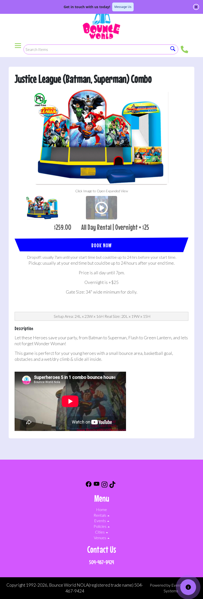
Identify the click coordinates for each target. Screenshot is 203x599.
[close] (196, 7)
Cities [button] (100, 532)
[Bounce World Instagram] (104, 485)
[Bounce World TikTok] (112, 485)
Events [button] (100, 520)
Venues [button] (100, 537)
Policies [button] (100, 526)
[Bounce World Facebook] (89, 485)
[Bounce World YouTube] (97, 485)
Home (101, 509)
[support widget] (188, 587)
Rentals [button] (100, 515)
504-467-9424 (101, 562)
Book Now (101, 245)
